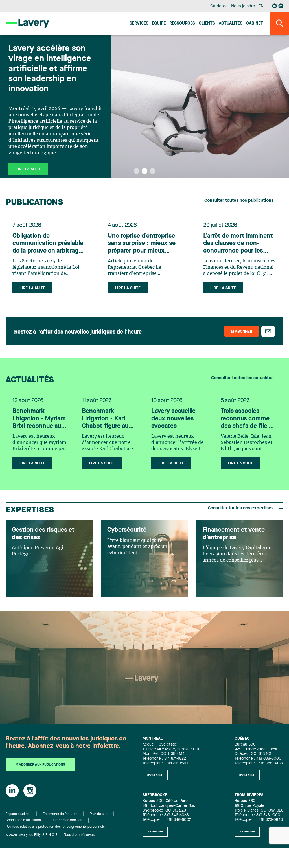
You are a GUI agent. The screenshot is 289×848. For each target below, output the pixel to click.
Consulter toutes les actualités (242, 378)
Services (139, 23)
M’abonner (241, 332)
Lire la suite (32, 288)
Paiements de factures (60, 814)
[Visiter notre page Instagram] (280, 5)
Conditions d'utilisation (23, 820)
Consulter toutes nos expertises (240, 508)
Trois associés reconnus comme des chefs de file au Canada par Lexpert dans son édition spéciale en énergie (248, 419)
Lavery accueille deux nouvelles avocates (173, 418)
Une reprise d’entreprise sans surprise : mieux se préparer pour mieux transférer (142, 244)
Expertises (30, 510)
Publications (34, 202)
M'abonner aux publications (40, 764)
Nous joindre (243, 6)
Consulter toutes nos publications (238, 200)
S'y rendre (155, 775)
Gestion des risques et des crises (43, 533)
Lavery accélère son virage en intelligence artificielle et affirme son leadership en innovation (49, 68)
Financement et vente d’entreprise (234, 533)
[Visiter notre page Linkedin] (274, 5)
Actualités (230, 23)
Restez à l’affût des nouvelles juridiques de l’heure (78, 332)
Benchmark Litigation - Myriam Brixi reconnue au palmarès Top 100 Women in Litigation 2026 (39, 419)
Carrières (218, 6)
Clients (207, 23)
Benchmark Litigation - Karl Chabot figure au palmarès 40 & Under (105, 419)
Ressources (182, 23)
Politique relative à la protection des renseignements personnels (55, 827)
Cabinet (254, 23)
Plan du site (99, 814)
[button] (136, 171)
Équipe (159, 23)
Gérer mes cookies (67, 820)
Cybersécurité (126, 530)
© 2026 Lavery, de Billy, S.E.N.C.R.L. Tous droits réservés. (51, 835)
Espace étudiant (18, 814)
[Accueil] (27, 23)
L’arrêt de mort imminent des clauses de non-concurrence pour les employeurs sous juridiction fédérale (238, 244)
